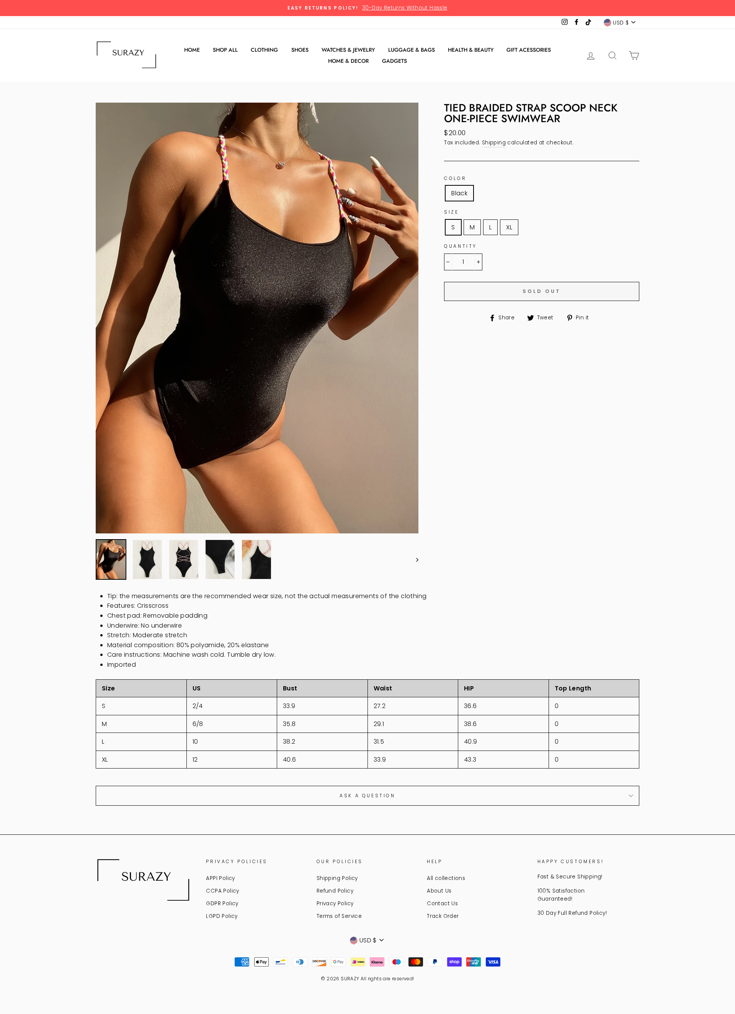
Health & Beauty (470, 50)
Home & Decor (348, 61)
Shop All (225, 50)
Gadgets (394, 61)
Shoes (300, 50)
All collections (446, 878)
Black (459, 193)
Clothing (264, 50)
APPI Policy (220, 878)
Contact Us (442, 903)
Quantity (460, 246)
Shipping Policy (337, 878)
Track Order (443, 916)
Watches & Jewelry (348, 50)
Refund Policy (335, 891)
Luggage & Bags (411, 50)
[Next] (413, 559)
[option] (367, 8)
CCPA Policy (222, 891)
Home (192, 50)
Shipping (494, 142)
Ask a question (367, 795)
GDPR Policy (222, 903)
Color (455, 178)
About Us (439, 891)
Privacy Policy (335, 903)
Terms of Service (339, 916)
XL (509, 227)
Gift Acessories (528, 50)
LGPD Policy (221, 916)
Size (451, 212)
